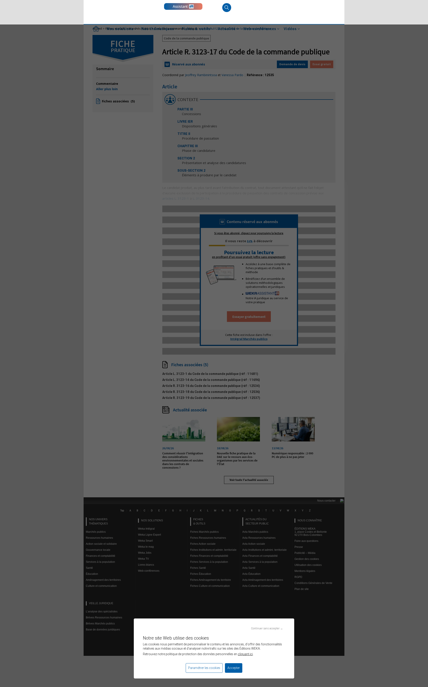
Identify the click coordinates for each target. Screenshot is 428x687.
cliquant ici (245, 654)
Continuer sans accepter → (267, 628)
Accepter (233, 668)
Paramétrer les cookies (204, 668)
